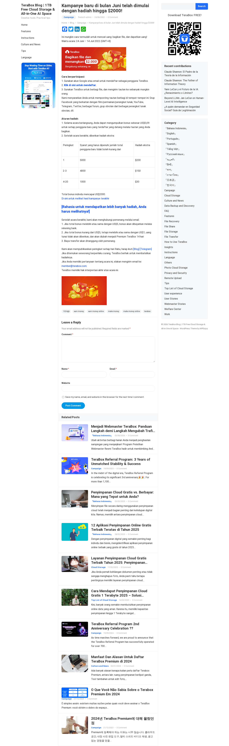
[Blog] (136, 249)
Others (168, 262)
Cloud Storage (98, 567)
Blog (72, 23)
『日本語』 (170, 180)
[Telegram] (146, 249)
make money (113, 311)
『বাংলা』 (168, 169)
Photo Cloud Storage (176, 267)
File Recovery (171, 221)
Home (24, 24)
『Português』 (172, 138)
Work (167, 314)
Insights (168, 247)
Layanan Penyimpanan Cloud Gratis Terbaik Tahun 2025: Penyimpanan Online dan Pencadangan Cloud (118, 562)
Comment (67, 334)
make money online (131, 311)
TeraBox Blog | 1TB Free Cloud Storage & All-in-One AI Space (38, 9)
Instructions (27, 37)
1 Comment (92, 699)
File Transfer (171, 236)
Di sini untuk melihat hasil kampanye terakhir (85, 198)
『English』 (170, 133)
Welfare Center (172, 309)
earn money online (96, 311)
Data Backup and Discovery (179, 205)
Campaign (69, 17)
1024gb (66, 311)
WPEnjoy (204, 328)
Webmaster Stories (175, 303)
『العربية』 (170, 159)
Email (113, 369)
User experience (173, 293)
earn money (79, 311)
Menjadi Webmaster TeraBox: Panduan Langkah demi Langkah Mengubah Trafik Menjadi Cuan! (123, 430)
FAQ (166, 210)
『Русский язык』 (175, 154)
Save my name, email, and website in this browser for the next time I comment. (104, 397)
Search (202, 6)
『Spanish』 (171, 143)
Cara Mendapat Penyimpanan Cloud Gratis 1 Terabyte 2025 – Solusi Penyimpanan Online (119, 595)
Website (66, 383)
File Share (169, 226)
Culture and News (30, 44)
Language (26, 57)
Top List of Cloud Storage (104, 600)
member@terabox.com (74, 266)
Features (26, 31)
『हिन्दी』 (169, 164)
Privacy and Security (175, 273)
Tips (23, 50)
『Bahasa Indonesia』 (102, 435)
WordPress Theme (188, 328)
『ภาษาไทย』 (172, 174)
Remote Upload (172, 278)
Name (65, 369)
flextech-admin (84, 17)
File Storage (171, 231)
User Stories (171, 298)
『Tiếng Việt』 (172, 149)
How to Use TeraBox (175, 241)
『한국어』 (170, 185)
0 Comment (113, 17)
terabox (147, 311)
